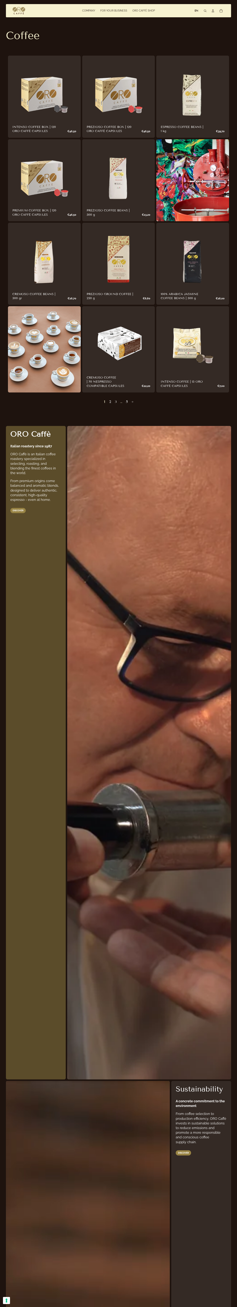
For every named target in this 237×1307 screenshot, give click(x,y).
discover (18, 510)
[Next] (132, 402)
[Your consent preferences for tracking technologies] (6, 1300)
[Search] (205, 11)
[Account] (213, 11)
